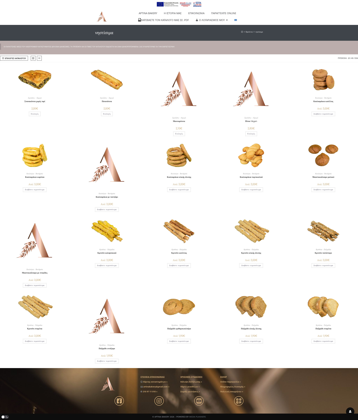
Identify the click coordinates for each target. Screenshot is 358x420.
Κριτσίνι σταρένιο (34, 329)
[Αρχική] (242, 32)
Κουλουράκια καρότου (34, 177)
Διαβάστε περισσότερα (323, 114)
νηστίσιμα (259, 32)
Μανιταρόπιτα (179, 121)
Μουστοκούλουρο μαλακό (323, 177)
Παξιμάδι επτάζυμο (107, 349)
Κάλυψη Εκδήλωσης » (191, 381)
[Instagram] (159, 401)
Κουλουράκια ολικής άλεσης (179, 177)
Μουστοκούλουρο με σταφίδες (34, 273)
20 (349, 58)
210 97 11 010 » (150, 391)
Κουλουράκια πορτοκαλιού (251, 177)
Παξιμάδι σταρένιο (323, 329)
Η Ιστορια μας (173, 13)
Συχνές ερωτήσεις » (190, 391)
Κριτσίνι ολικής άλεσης (251, 253)
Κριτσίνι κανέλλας (179, 253)
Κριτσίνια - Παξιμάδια (106, 250)
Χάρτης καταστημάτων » (155, 381)
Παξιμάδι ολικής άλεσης (251, 329)
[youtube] (199, 401)
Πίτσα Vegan (251, 121)
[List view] (39, 58)
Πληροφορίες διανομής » (232, 386)
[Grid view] (33, 58)
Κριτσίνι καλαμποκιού (106, 253)
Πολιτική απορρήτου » (231, 391)
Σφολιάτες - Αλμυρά (35, 98)
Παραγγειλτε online (223, 13)
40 (352, 58)
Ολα (356, 58)
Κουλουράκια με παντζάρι (107, 197)
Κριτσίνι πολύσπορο (323, 253)
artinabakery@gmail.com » (156, 386)
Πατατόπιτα (107, 101)
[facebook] (119, 401)
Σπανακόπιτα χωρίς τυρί (34, 101)
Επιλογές (35, 114)
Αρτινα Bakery (148, 13)
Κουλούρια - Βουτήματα (323, 98)
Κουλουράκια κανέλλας (323, 101)
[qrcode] (238, 401)
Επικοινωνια (196, 13)
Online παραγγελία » (230, 381)
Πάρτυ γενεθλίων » (190, 386)
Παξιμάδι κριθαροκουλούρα (179, 329)
